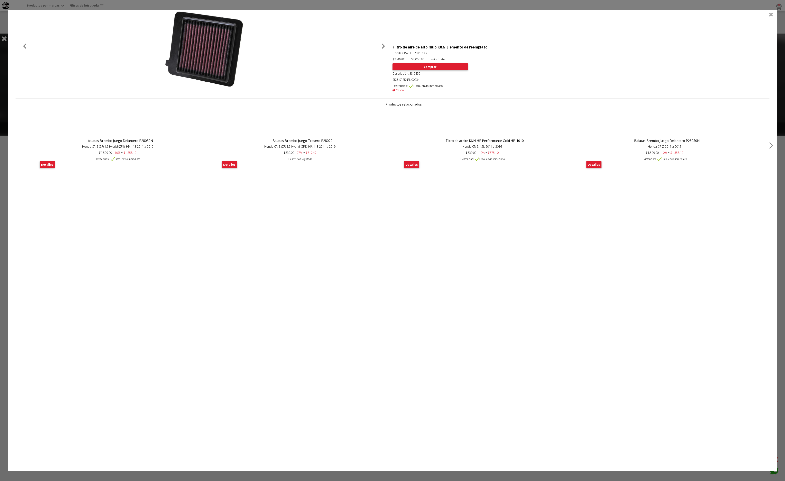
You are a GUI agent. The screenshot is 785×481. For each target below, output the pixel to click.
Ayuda (399, 90)
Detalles (47, 164)
